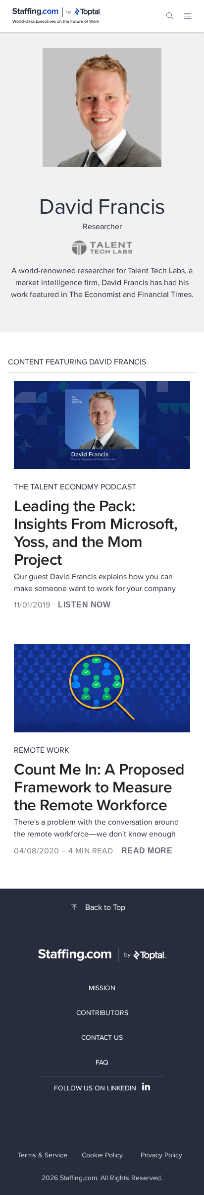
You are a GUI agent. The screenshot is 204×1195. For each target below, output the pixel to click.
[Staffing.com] (35, 12)
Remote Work (41, 750)
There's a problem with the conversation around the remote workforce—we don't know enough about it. (96, 828)
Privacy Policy (161, 1155)
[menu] (188, 16)
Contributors (102, 1012)
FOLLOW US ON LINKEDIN (95, 1088)
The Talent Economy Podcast (75, 486)
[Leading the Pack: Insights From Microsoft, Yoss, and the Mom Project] (102, 425)
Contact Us (102, 1037)
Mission (102, 988)
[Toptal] (87, 12)
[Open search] (170, 16)
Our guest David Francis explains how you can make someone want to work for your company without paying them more (95, 583)
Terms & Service (42, 1155)
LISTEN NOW (84, 604)
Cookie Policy (102, 1155)
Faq (102, 1062)
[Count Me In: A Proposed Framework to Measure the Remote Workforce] (102, 688)
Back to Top (105, 907)
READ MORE (147, 850)
